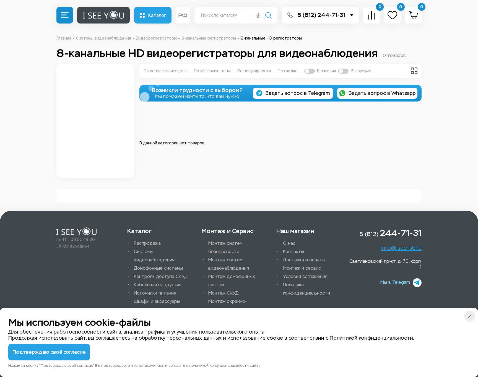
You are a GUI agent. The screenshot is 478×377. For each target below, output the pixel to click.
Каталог (157, 15)
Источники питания (155, 293)
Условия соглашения (305, 276)
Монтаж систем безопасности (225, 247)
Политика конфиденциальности (306, 289)
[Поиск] (268, 16)
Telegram (297, 93)
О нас (289, 243)
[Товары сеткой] (414, 70)
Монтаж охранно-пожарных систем (227, 305)
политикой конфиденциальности (219, 365)
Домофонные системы (158, 268)
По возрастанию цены (165, 71)
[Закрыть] (469, 316)
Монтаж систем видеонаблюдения (228, 264)
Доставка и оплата (304, 259)
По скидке (288, 71)
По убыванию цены (212, 71)
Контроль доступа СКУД (161, 276)
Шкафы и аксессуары (157, 301)
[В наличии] (309, 71)
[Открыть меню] (64, 15)
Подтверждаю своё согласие (49, 352)
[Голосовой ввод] (258, 15)
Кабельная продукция (157, 284)
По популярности (254, 71)
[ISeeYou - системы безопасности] (76, 231)
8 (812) (390, 232)
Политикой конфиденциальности (371, 338)
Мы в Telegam (395, 282)
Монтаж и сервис (302, 268)
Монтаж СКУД (223, 293)
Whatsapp (382, 93)
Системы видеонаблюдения (154, 255)
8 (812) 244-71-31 (321, 15)
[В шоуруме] (343, 71)
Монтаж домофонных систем (231, 280)
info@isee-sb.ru (401, 248)
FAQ (182, 15)
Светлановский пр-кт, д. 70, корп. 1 (385, 264)
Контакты (293, 251)
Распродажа (147, 243)
